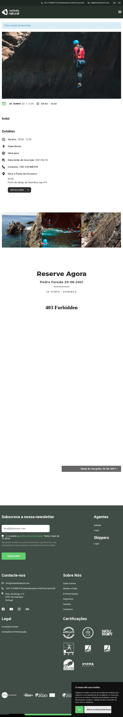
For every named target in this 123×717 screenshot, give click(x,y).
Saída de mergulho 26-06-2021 (99, 468)
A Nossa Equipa (70, 594)
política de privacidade (31, 536)
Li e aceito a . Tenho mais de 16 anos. (30, 537)
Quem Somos (69, 583)
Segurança (68, 599)
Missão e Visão (70, 588)
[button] (62, 3)
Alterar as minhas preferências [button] (99, 709)
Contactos (68, 609)
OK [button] (79, 709)
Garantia (67, 604)
